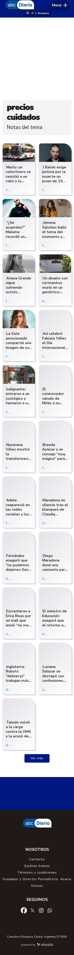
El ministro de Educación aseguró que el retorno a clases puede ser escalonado (54, 625)
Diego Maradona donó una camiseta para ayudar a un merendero (54, 567)
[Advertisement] (37, 59)
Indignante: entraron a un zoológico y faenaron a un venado (18, 398)
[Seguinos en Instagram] (41, 910)
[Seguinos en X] (32, 910)
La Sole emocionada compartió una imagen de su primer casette (18, 345)
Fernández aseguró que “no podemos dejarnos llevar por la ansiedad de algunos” (19, 569)
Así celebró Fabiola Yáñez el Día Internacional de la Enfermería (54, 345)
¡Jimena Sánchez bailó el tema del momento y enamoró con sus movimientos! (54, 236)
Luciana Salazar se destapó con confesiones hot (53, 676)
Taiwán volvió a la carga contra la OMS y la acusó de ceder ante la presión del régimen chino (18, 736)
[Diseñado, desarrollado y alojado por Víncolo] (45, 945)
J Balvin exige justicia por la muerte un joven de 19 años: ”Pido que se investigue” (54, 181)
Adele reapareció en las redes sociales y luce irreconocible (18, 509)
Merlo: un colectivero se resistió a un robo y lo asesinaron (18, 176)
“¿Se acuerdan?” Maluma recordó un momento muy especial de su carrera (18, 236)
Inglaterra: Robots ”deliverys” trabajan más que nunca (17, 676)
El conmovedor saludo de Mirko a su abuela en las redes (54, 401)
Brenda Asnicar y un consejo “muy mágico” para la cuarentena (54, 454)
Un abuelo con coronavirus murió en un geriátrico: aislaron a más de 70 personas (55, 292)
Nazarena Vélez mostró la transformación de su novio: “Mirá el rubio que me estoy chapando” (19, 461)
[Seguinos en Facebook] (24, 910)
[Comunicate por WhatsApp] (50, 910)
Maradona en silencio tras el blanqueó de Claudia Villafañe (55, 509)
